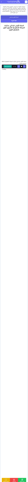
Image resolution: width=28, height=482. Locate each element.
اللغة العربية (14, 21)
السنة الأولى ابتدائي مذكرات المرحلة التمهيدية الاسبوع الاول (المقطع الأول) (14, 27)
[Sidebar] (26, 2)
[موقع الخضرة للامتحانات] (13, 2)
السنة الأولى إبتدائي (14, 17)
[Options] (1, 2)
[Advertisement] (14, 46)
